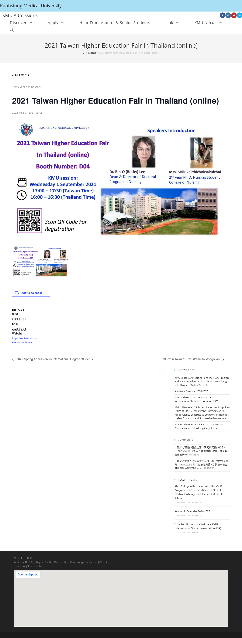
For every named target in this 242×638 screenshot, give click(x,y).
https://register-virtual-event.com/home (25, 340)
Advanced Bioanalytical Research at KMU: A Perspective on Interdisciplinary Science (199, 426)
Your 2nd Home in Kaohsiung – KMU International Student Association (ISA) (196, 399)
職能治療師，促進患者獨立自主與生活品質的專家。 (201, 466)
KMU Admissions (20, 15)
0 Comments (194, 502)
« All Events (20, 75)
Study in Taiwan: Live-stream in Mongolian (191, 359)
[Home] (84, 52)
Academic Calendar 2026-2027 (191, 391)
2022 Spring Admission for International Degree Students (54, 359)
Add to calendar (31, 293)
